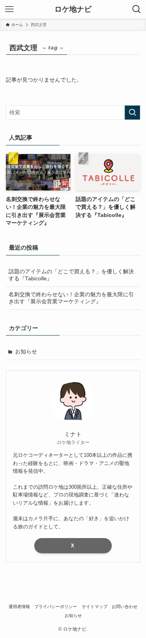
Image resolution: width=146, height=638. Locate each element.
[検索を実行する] (132, 112)
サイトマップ (94, 606)
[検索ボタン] (136, 9)
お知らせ (26, 352)
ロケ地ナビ (73, 9)
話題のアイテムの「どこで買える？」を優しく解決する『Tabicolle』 (71, 275)
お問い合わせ (124, 606)
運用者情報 (19, 606)
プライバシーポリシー (55, 606)
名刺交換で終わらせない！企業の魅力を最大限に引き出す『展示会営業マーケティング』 (71, 298)
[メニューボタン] (9, 9)
